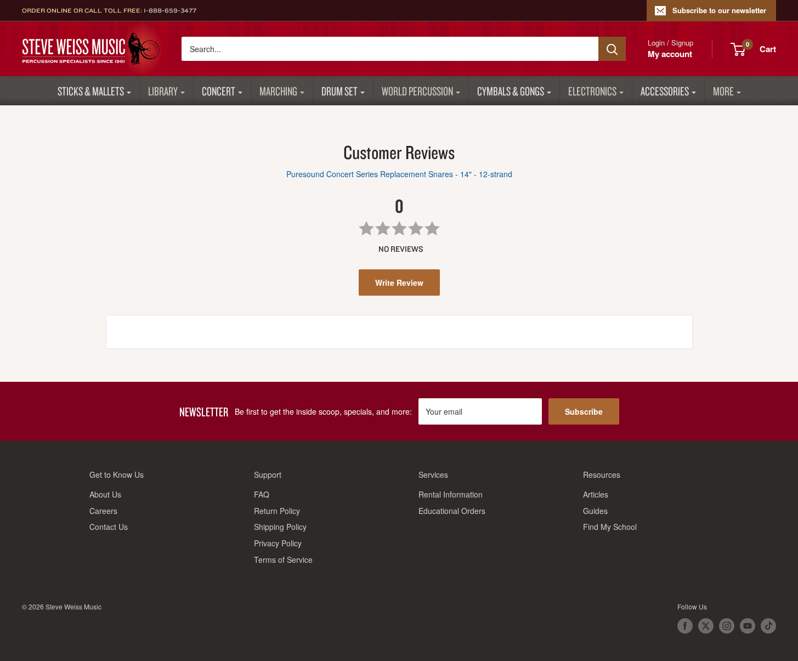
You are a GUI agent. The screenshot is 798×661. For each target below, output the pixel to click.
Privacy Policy (278, 543)
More (723, 91)
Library (163, 91)
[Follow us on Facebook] (685, 626)
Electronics (592, 91)
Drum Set (339, 91)
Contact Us (108, 526)
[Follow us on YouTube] (747, 626)
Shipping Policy (280, 526)
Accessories (665, 91)
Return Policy (277, 510)
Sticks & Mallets (91, 91)
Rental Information (450, 494)
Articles (595, 494)
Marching (278, 91)
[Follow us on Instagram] (726, 626)
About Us (105, 494)
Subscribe (584, 411)
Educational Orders (451, 510)
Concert (218, 91)
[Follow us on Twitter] (706, 626)
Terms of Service (283, 559)
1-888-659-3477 (170, 10)
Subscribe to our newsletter (719, 10)
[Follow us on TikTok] (768, 626)
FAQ (261, 494)
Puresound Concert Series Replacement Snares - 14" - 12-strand (399, 173)
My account (670, 54)
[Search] (612, 49)
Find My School (610, 526)
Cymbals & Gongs (510, 91)
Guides (595, 510)
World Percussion (417, 91)
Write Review (399, 282)
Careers (103, 510)
